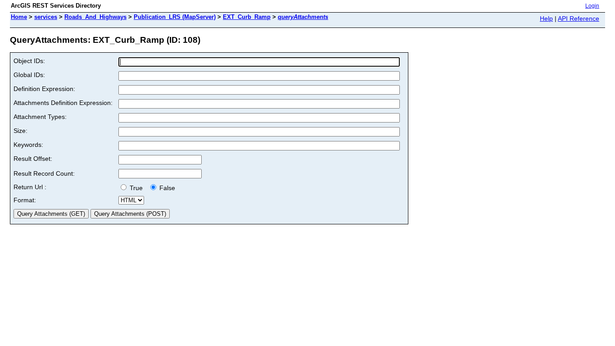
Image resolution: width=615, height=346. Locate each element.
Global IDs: (29, 74)
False (166, 187)
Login (592, 6)
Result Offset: (33, 158)
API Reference (578, 18)
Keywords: (28, 144)
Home (19, 17)
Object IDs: (29, 60)
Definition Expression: (44, 88)
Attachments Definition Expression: (63, 102)
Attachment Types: (40, 116)
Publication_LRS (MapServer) (175, 17)
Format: (25, 200)
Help (546, 18)
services (45, 17)
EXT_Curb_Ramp (247, 17)
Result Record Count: (44, 173)
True (137, 187)
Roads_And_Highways (95, 17)
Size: (20, 130)
